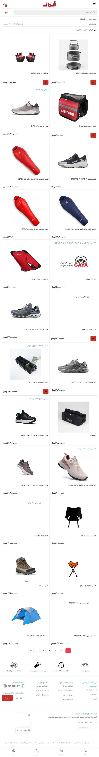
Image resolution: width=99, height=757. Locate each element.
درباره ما (94, 698)
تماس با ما (93, 694)
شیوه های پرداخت (42, 690)
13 (31, 650)
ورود (6, 12)
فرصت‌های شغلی (91, 690)
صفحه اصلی (92, 19)
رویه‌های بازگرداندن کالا (65, 690)
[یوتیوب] (13, 686)
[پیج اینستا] (5, 686)
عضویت (7, 697)
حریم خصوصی (68, 694)
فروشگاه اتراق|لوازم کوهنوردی (64, 743)
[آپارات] (18, 686)
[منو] (94, 4)
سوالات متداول (68, 686)
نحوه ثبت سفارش (42, 686)
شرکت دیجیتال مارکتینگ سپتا (13, 743)
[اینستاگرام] (22, 686)
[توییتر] (9, 686)
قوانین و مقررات (67, 699)
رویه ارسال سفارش (42, 694)
